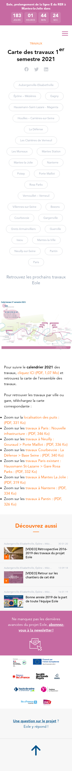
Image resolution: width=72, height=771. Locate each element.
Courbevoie (21, 218)
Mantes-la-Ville (46, 240)
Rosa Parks (36, 184)
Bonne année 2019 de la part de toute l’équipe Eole (46, 599)
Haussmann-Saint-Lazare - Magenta (36, 107)
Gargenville (50, 218)
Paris (36, 262)
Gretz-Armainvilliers (23, 229)
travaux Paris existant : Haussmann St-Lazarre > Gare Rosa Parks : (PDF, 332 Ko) (32, 466)
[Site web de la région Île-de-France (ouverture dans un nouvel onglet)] (21, 676)
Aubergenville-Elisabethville (36, 85)
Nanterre (52, 162)
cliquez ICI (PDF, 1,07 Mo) (38, 373)
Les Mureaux (20, 151)
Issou (20, 240)
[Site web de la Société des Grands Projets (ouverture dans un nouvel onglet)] (42, 676)
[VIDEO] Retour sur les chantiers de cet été (42, 575)
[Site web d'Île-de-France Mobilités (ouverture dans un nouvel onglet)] (29, 702)
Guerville (55, 229)
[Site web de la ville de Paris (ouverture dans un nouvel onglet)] (57, 676)
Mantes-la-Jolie (23, 162)
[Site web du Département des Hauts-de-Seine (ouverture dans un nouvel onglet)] (24, 689)
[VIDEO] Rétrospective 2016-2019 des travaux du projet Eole (46, 553)
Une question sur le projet (34, 721)
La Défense (36, 129)
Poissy (21, 173)
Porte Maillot (47, 173)
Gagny (54, 96)
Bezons (55, 207)
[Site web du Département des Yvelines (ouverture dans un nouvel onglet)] (49, 689)
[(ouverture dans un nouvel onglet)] (36, 644)
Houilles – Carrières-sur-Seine (36, 118)
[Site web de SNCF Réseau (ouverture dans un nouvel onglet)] (47, 702)
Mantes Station (51, 151)
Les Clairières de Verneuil (36, 140)
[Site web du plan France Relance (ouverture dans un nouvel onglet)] (20, 662)
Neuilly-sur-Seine (25, 251)
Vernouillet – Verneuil (36, 195)
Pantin (54, 251)
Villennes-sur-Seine (24, 207)
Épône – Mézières (25, 96)
